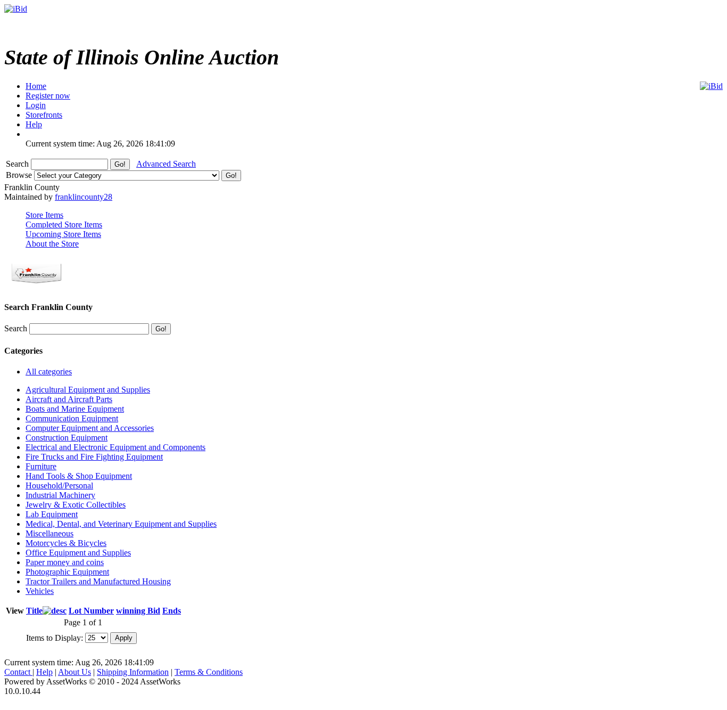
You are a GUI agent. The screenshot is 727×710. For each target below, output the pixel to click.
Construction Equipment (67, 437)
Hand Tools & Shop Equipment (79, 475)
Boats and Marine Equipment (75, 408)
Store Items (44, 214)
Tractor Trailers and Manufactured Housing (98, 581)
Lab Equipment (52, 514)
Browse (20, 174)
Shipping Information (133, 671)
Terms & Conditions (209, 671)
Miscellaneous (49, 533)
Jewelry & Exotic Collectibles (76, 504)
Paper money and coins (65, 562)
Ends (171, 610)
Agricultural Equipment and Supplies (88, 389)
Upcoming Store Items (63, 234)
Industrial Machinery (60, 495)
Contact (18, 671)
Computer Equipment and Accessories (90, 427)
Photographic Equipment (67, 571)
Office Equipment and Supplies (78, 552)
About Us (74, 671)
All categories (49, 371)
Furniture (41, 466)
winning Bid (138, 610)
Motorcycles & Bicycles (66, 543)
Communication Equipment (72, 418)
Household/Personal (59, 485)
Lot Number (91, 610)
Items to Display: (54, 637)
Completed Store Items (64, 224)
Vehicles (40, 590)
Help (44, 671)
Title (34, 610)
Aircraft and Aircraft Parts (69, 399)
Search (18, 163)
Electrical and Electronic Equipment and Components (115, 447)
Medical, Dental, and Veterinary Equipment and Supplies (121, 523)
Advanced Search (166, 163)
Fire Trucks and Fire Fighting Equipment (94, 456)
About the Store (52, 243)
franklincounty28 (83, 196)
